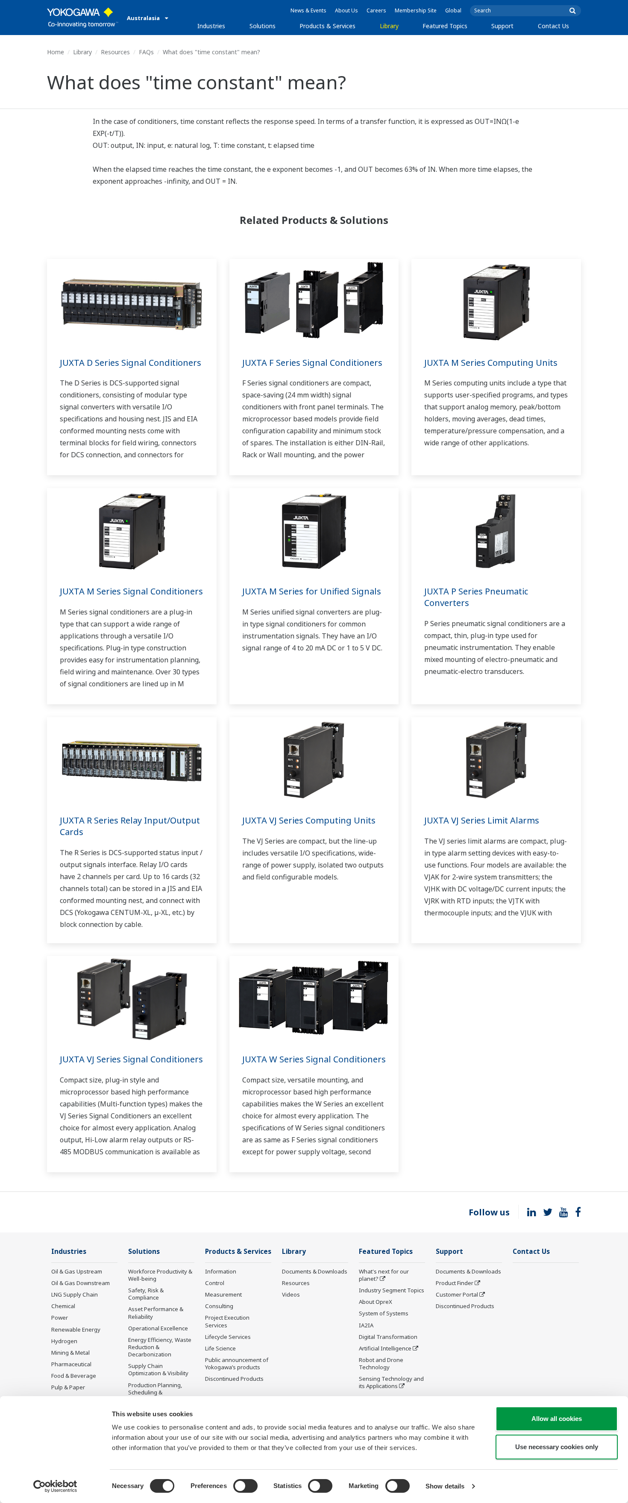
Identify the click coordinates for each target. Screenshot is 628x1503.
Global (453, 10)
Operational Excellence (158, 1328)
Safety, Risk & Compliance (146, 1293)
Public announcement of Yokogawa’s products (236, 1363)
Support (502, 26)
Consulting (219, 1306)
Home (55, 52)
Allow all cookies (556, 1418)
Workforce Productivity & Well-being (160, 1275)
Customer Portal (457, 1294)
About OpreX (375, 1302)
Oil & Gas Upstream (76, 1271)
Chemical (63, 1306)
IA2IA (366, 1325)
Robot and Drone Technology (381, 1363)
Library (389, 26)
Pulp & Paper (68, 1387)
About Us (346, 10)
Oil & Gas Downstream (80, 1283)
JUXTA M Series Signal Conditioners (131, 591)
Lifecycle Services (228, 1337)
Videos (291, 1294)
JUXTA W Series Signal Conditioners (314, 1059)
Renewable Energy (75, 1329)
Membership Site (416, 10)
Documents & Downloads (314, 1271)
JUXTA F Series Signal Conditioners (312, 362)
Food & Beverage (73, 1375)
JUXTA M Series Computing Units (491, 362)
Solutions (262, 26)
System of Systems (383, 1313)
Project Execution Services (227, 1321)
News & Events (308, 10)
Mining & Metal (70, 1352)
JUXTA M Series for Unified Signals (311, 591)
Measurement (223, 1294)
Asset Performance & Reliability (155, 1312)
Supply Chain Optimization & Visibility (158, 1369)
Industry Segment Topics (391, 1290)
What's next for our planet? (384, 1275)
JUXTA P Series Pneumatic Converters (476, 597)
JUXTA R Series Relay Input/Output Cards (130, 826)
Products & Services (327, 26)
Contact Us (553, 26)
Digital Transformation (388, 1337)
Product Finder (454, 1283)
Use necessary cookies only (556, 1446)
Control (214, 1283)
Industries (211, 26)
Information (220, 1271)
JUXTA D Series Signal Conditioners (130, 362)
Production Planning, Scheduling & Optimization (155, 1392)
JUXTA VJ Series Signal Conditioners (131, 1059)
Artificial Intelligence (385, 1348)
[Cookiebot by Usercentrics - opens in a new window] (55, 1486)
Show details (445, 1486)
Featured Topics (445, 26)
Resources (115, 52)
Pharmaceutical (71, 1364)
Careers (376, 10)
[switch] (245, 1486)
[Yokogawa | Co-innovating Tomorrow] (82, 17)
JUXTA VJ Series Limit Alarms (481, 820)
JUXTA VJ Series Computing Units (309, 820)
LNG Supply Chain (74, 1294)
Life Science (220, 1348)
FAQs (146, 52)
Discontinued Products (234, 1378)
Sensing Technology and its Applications (391, 1382)
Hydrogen (64, 1341)
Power (59, 1317)
